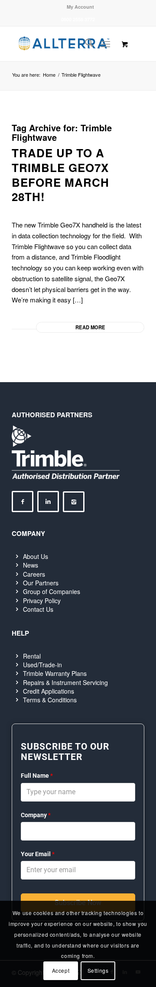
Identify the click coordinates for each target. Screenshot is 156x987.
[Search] (84, 43)
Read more (90, 327)
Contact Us (38, 609)
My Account (80, 6)
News (30, 565)
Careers (34, 574)
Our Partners (40, 582)
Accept (61, 970)
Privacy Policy (42, 600)
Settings (98, 970)
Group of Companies (51, 591)
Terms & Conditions (50, 699)
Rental (32, 656)
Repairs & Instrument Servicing (65, 682)
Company (36, 815)
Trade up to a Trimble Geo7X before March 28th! (60, 175)
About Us (35, 556)
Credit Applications (48, 691)
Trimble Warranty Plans (55, 673)
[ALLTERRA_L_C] (65, 43)
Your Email (38, 854)
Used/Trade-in (42, 664)
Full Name (37, 775)
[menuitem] (80, 6)
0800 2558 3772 (78, 19)
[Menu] (105, 43)
